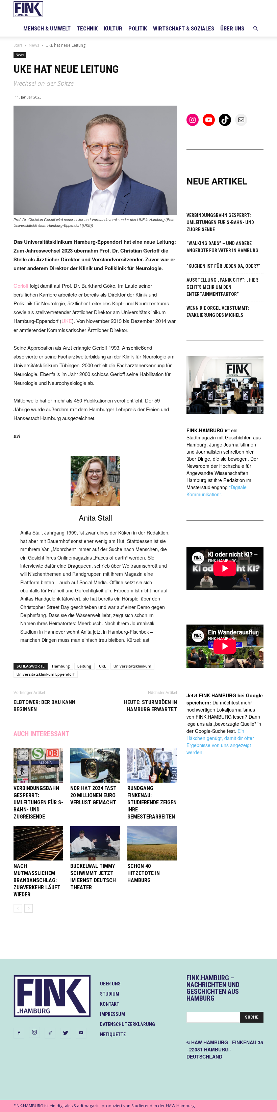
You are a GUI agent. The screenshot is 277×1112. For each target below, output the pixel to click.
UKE (66, 320)
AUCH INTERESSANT (41, 734)
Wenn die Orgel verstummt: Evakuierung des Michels (217, 311)
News (34, 45)
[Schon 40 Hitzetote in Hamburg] (152, 843)
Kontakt (109, 1004)
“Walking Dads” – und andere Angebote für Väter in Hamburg (222, 247)
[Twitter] (65, 1033)
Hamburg (61, 666)
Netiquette (113, 1034)
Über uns (232, 28)
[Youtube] (81, 1033)
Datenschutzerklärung (127, 1024)
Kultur (113, 28)
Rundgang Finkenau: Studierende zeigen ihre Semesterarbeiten (152, 802)
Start (18, 45)
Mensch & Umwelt (47, 28)
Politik (137, 28)
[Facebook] (19, 1033)
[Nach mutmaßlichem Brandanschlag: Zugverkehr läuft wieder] (38, 843)
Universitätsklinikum (132, 666)
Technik (87, 28)
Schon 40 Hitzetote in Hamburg (143, 873)
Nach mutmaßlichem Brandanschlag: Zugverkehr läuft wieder (37, 880)
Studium (109, 994)
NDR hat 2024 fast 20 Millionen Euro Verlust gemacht (93, 795)
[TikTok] (50, 1033)
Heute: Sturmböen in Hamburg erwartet (150, 706)
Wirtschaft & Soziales (183, 28)
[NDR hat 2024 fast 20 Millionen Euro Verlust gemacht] (95, 765)
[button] (255, 28)
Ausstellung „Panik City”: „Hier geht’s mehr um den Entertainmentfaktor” (222, 287)
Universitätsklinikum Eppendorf (46, 674)
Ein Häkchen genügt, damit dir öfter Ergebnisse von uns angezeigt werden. (220, 741)
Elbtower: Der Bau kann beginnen (44, 706)
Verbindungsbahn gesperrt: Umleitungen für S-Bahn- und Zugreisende (38, 802)
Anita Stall (95, 517)
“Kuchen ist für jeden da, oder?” (223, 266)
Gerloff (21, 285)
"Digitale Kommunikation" (216, 491)
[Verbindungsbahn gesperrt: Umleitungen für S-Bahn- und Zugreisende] (38, 765)
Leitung (84, 666)
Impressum (112, 1014)
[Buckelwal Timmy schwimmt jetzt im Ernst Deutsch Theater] (95, 843)
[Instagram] (34, 1032)
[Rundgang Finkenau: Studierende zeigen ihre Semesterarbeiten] (152, 765)
